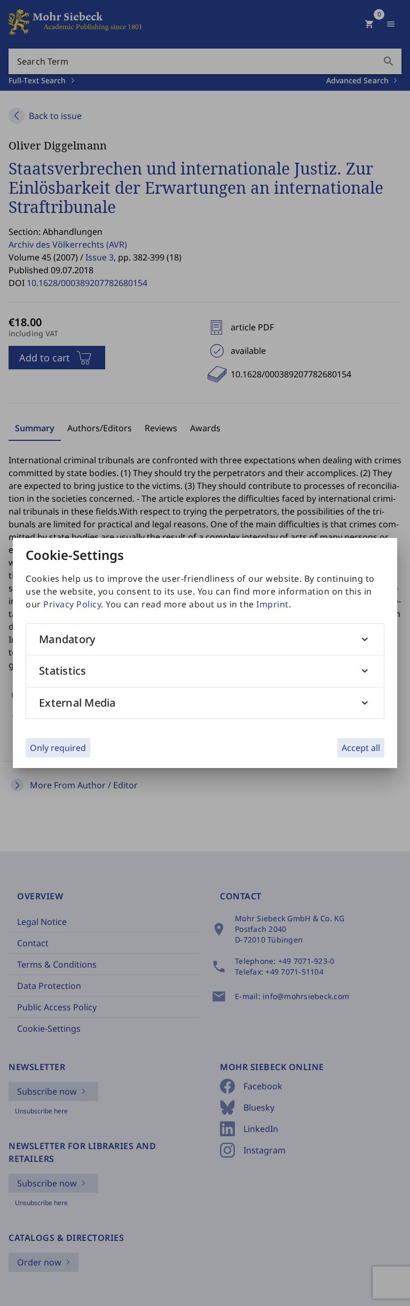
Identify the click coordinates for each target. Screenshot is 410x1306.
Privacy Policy (72, 604)
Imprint (272, 604)
